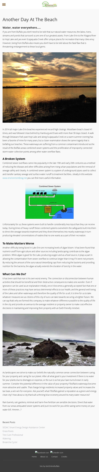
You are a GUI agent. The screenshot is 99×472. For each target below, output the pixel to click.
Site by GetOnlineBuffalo (49, 466)
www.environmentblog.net (15, 178)
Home (34, 456)
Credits (64, 456)
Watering (7, 438)
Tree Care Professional (13, 434)
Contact (54, 456)
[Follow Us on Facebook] (42, 452)
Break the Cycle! (10, 442)
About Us (44, 456)
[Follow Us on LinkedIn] (56, 452)
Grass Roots (8, 431)
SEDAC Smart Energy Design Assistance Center (24, 427)
